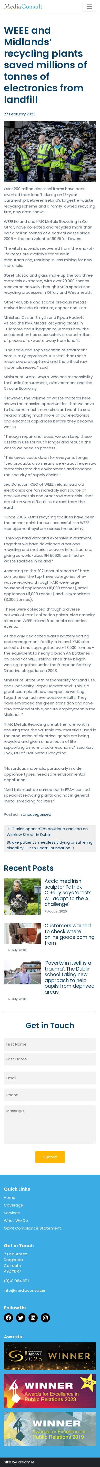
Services (12, 1212)
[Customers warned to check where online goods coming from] (22, 933)
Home (9, 1197)
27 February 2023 (19, 114)
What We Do (16, 1220)
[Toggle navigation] (89, 7)
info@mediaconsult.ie (24, 1290)
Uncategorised (37, 814)
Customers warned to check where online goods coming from (70, 934)
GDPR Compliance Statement (32, 1228)
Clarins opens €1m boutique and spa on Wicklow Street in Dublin (47, 831)
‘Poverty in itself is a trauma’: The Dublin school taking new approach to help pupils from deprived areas (70, 977)
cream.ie (26, 1462)
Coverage (13, 1205)
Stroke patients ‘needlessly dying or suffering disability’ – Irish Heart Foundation (50, 845)
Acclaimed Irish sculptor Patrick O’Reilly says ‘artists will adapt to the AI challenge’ (68, 892)
